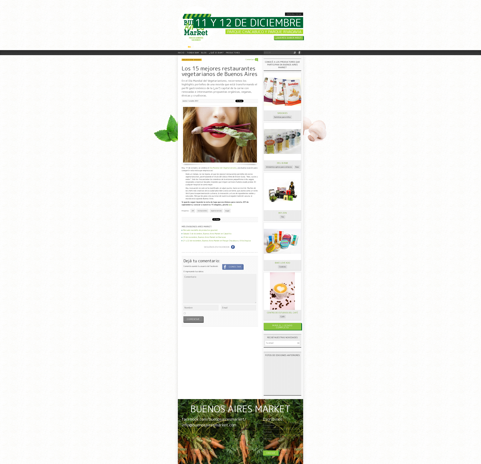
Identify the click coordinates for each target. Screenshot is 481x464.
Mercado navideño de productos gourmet (200, 230)
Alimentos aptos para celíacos (279, 167)
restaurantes (202, 211)
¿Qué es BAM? (216, 52)
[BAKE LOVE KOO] (282, 253)
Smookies (282, 113)
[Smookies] (282, 105)
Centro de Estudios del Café (282, 312)
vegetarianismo (216, 211)
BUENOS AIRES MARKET (240, 408)
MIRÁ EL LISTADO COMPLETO (282, 326)
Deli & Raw (282, 163)
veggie (227, 211)
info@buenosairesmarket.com (209, 425)
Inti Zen (282, 213)
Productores (233, 52)
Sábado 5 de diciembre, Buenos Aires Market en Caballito (207, 233)
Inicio (181, 52)
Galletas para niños (282, 117)
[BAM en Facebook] (299, 53)
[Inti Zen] (282, 203)
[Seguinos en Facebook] (233, 247)
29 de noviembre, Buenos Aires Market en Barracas (204, 237)
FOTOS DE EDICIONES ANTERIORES (282, 355)
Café (282, 316)
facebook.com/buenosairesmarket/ (214, 419)
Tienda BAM (193, 52)
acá (230, 204)
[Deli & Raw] (282, 153)
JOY (193, 211)
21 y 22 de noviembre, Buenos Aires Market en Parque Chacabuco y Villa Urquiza (217, 240)
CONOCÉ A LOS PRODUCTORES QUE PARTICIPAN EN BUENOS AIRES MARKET (282, 64)
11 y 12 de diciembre (248, 22)
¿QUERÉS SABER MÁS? (288, 37)
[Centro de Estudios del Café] (282, 309)
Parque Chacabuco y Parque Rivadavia (264, 31)
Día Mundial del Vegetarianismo (223, 168)
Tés (282, 217)
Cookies (282, 267)
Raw (297, 167)
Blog (204, 52)
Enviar (271, 453)
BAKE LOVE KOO (282, 262)
